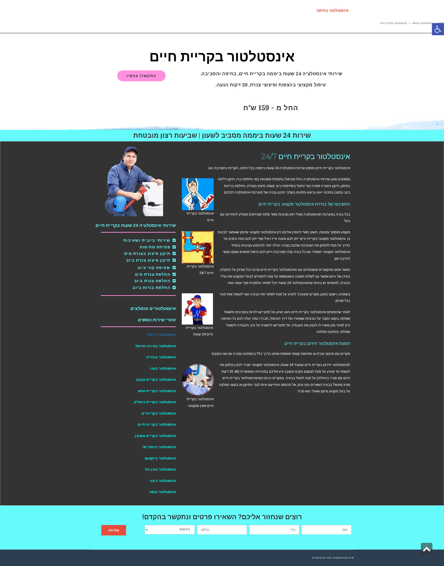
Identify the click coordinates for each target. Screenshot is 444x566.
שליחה (113, 530)
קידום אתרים (318, 557)
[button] (438, 29)
